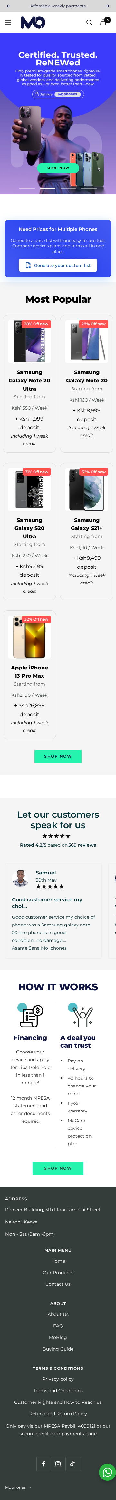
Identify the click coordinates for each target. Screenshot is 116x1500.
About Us (58, 1314)
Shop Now (58, 168)
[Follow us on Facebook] (43, 1464)
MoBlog (58, 1337)
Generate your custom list (62, 265)
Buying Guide (58, 1349)
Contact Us (58, 1284)
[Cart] (103, 22)
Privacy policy (58, 1379)
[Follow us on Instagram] (58, 1464)
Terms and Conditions (58, 1390)
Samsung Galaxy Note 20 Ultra (29, 380)
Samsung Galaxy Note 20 (87, 376)
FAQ (58, 1326)
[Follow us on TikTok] (72, 1464)
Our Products (58, 1272)
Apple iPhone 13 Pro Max (29, 672)
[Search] (89, 22)
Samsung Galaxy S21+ (86, 524)
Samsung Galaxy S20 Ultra (29, 528)
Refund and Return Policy (58, 1414)
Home (58, 1261)
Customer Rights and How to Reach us (58, 1402)
